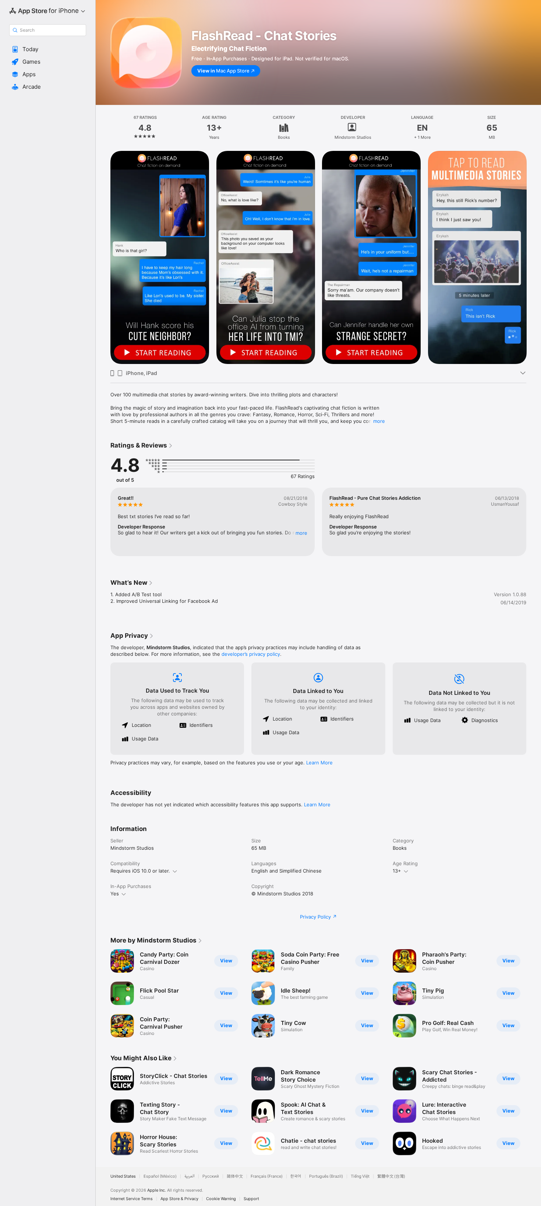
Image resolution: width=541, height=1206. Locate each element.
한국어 (295, 1176)
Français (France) (267, 1176)
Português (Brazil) (326, 1176)
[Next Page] (533, 257)
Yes (114, 893)
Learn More (319, 762)
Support (251, 1199)
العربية (189, 1176)
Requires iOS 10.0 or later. (140, 871)
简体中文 (235, 1176)
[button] (48, 49)
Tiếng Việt (360, 1176)
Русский (210, 1176)
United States (123, 1176)
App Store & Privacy (179, 1199)
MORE (301, 533)
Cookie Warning (221, 1199)
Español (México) (160, 1176)
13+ (397, 871)
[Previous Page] (103, 257)
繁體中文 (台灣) (391, 1176)
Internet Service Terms (131, 1199)
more (379, 421)
